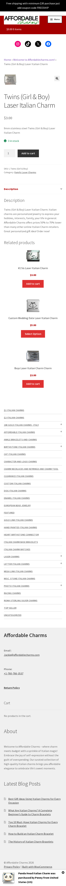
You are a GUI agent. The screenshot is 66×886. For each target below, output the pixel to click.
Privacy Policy (12, 866)
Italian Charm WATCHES (17, 549)
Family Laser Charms (25, 172)
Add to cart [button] (33, 283)
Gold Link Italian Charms (18, 520)
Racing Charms (12, 593)
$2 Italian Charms (14, 417)
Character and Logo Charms (20, 461)
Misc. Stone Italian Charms (19, 578)
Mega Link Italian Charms (18, 571)
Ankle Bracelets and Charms (20, 439)
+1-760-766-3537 (13, 673)
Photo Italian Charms (16, 585)
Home (7, 59)
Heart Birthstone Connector (21, 534)
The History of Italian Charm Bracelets (30, 841)
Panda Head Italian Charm (34, 873)
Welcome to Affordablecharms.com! (34, 59)
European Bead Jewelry (17, 505)
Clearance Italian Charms (19, 476)
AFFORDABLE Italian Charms (19, 432)
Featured (9, 512)
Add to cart (28, 153)
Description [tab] (11, 189)
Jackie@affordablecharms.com (22, 654)
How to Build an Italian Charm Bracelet (31, 833)
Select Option (33, 333)
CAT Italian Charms (15, 454)
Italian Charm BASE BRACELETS (21, 542)
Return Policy (12, 687)
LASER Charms (11, 556)
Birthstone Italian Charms (19, 446)
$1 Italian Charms (14, 410)
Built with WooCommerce (37, 866)
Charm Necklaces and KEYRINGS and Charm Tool (31, 468)
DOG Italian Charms (15, 490)
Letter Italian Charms (17, 563)
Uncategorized (12, 615)
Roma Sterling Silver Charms (20, 600)
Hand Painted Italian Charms (20, 527)
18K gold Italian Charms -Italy (21, 424)
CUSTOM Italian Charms (17, 483)
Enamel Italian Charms (17, 498)
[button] (57, 78)
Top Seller (10, 607)
